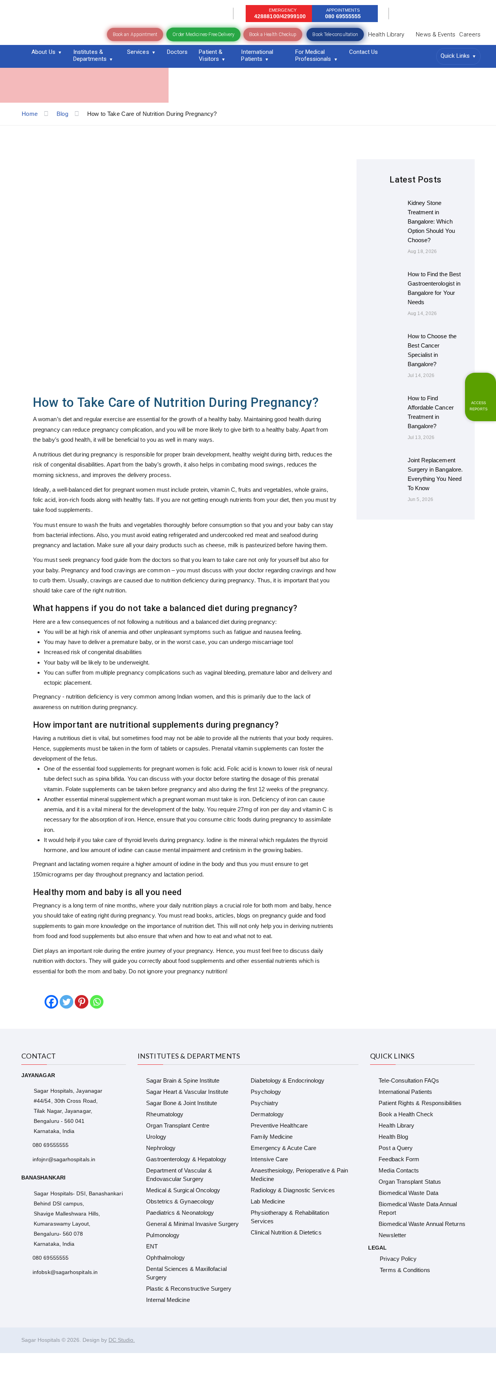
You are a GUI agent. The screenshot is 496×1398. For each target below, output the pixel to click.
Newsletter (392, 1235)
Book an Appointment (135, 34)
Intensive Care (269, 1159)
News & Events (435, 34)
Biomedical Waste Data (408, 1193)
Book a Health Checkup (273, 34)
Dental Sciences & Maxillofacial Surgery (186, 1273)
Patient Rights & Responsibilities (420, 1103)
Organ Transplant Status (410, 1181)
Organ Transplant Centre (177, 1125)
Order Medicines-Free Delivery (203, 34)
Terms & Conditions (405, 1270)
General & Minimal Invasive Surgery (192, 1224)
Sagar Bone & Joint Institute (181, 1103)
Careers (469, 34)
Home (30, 113)
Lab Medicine (268, 1201)
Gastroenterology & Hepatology (186, 1159)
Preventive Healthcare (279, 1125)
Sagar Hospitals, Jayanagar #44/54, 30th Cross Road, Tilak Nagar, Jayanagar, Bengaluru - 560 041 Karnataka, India (68, 1111)
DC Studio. (121, 1340)
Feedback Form (399, 1159)
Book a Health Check (406, 1114)
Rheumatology (164, 1114)
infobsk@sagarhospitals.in (65, 1272)
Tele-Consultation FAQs (409, 1080)
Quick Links (455, 55)
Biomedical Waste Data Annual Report (418, 1208)
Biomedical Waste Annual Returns (422, 1224)
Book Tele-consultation (335, 34)
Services (138, 51)
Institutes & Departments (90, 55)
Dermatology (267, 1114)
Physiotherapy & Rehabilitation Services (290, 1216)
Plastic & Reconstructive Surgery (188, 1288)
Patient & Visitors (210, 55)
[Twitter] (66, 1002)
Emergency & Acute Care (283, 1148)
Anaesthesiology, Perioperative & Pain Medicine (299, 1174)
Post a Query (396, 1148)
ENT (152, 1246)
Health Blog (393, 1136)
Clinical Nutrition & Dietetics (286, 1232)
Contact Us (363, 51)
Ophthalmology (165, 1257)
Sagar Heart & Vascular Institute (187, 1091)
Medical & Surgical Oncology (183, 1190)
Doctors (177, 51)
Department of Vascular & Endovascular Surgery (179, 1174)
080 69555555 (51, 1145)
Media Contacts (399, 1170)
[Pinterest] (81, 1002)
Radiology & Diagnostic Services (292, 1190)
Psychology (266, 1091)
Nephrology (161, 1148)
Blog (62, 113)
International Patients (257, 55)
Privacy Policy (398, 1258)
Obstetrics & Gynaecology (180, 1201)
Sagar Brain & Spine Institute (182, 1080)
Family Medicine (272, 1136)
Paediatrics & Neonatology (180, 1212)
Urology (156, 1136)
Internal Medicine (167, 1299)
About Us (43, 51)
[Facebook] (51, 1002)
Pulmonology (162, 1235)
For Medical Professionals (313, 55)
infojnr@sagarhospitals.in (64, 1159)
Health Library (386, 34)
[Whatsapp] (96, 1002)
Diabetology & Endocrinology (287, 1080)
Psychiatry (264, 1103)
